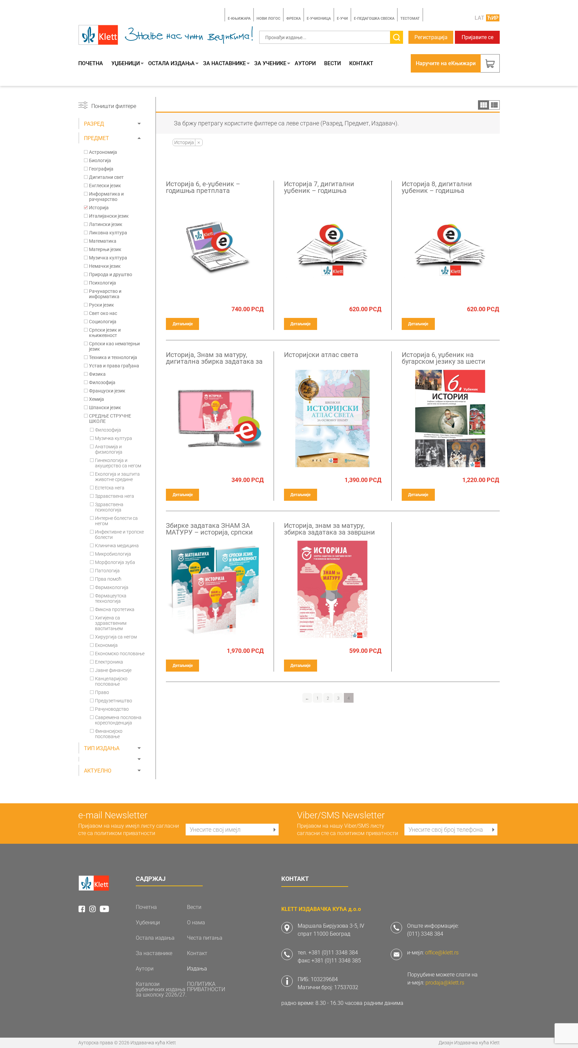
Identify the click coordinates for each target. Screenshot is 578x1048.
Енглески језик (105, 185)
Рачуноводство (112, 709)
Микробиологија (113, 554)
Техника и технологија (113, 357)
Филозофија (102, 382)
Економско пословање (119, 653)
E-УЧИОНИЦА (319, 18)
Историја (99, 207)
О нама (196, 922)
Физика (97, 374)
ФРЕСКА (293, 18)
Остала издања (171, 63)
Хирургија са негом (116, 636)
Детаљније (183, 324)
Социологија (102, 321)
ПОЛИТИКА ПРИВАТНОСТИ (206, 986)
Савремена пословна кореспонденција (118, 720)
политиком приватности (124, 833)
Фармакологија (111, 587)
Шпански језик (105, 407)
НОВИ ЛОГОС (268, 18)
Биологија (100, 160)
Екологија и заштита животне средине (117, 476)
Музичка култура (108, 257)
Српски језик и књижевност (105, 332)
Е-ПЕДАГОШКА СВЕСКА (374, 18)
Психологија (102, 282)
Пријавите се (477, 37)
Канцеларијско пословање (111, 681)
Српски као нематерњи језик (114, 346)
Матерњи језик (105, 249)
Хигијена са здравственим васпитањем (110, 623)
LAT (479, 18)
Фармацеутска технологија (110, 598)
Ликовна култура (108, 232)
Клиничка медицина (117, 545)
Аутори (305, 63)
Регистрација (431, 37)
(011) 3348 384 (425, 934)
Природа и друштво (110, 274)
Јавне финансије (113, 670)
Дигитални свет (106, 177)
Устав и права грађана (114, 365)
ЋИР (492, 18)
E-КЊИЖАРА (239, 18)
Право (102, 692)
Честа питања (204, 938)
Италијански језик (109, 216)
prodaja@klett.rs (444, 982)
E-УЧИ (342, 18)
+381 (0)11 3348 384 (333, 952)
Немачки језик (105, 266)
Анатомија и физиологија (108, 449)
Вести (332, 63)
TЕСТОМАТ (410, 18)
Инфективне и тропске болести (119, 534)
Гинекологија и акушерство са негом (118, 463)
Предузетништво (113, 700)
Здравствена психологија (109, 507)
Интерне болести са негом (116, 520)
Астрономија (103, 152)
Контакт (361, 63)
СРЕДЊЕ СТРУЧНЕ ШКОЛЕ (110, 418)
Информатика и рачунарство (106, 196)
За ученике (270, 63)
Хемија (96, 399)
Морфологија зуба (115, 562)
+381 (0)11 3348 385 (336, 960)
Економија (106, 645)
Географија (101, 168)
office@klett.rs (442, 952)
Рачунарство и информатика (105, 293)
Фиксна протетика (114, 609)
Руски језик (101, 305)
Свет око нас (103, 313)
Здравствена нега (114, 496)
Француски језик (107, 390)
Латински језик (105, 224)
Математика (102, 241)
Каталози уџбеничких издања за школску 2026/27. (161, 989)
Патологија (107, 570)
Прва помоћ (108, 579)
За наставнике (224, 63)
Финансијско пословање (108, 733)
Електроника (109, 662)
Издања (197, 968)
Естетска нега (109, 487)
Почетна (90, 63)
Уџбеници (125, 63)
